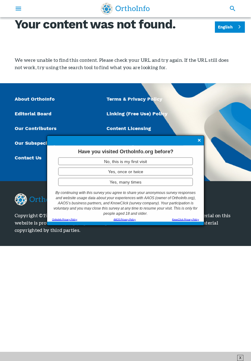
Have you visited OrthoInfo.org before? (125, 151)
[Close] (199, 141)
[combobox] (230, 27)
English (225, 27)
